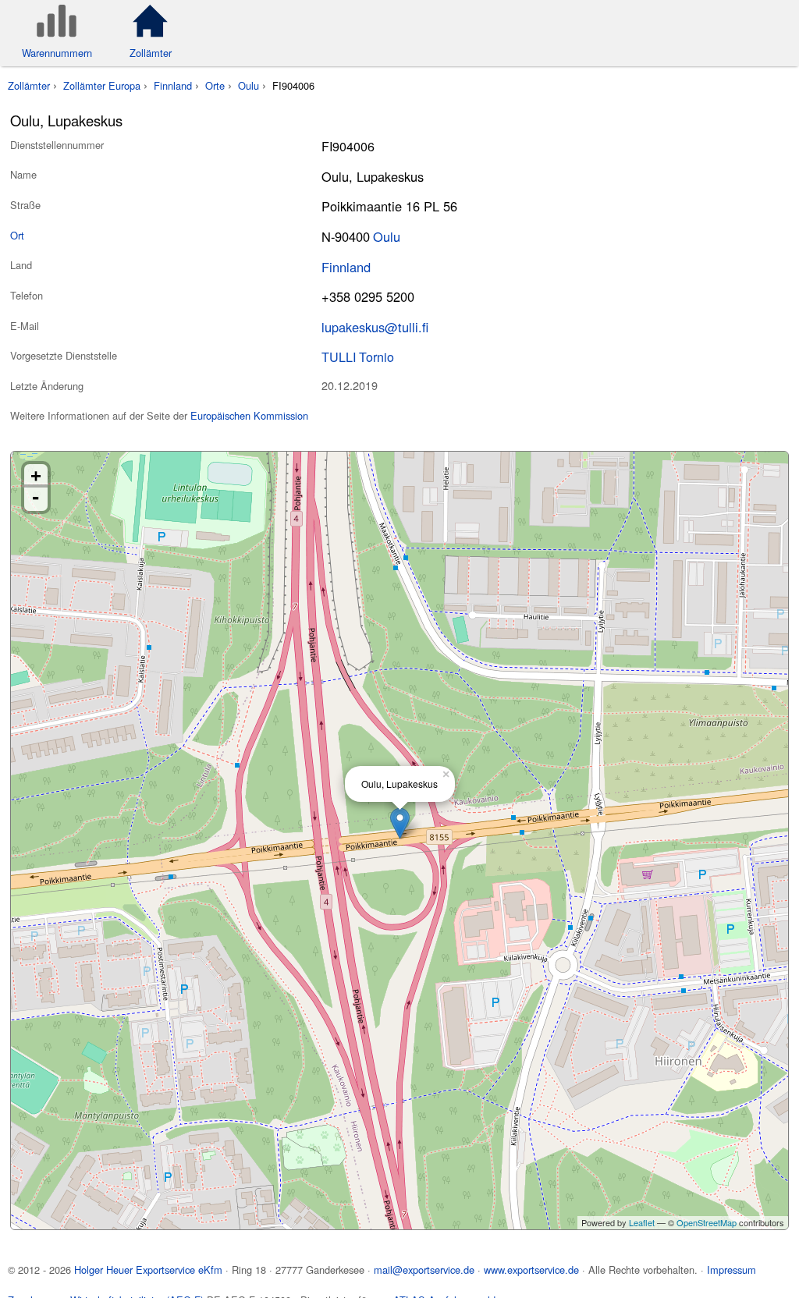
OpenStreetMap (706, 1222)
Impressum (731, 1269)
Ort (17, 235)
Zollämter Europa (101, 85)
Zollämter (29, 85)
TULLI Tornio (357, 356)
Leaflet (642, 1222)
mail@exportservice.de (424, 1269)
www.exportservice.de (531, 1269)
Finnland (173, 85)
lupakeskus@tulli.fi (374, 326)
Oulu (248, 85)
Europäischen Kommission (249, 415)
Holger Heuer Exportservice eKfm (148, 1269)
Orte (215, 85)
